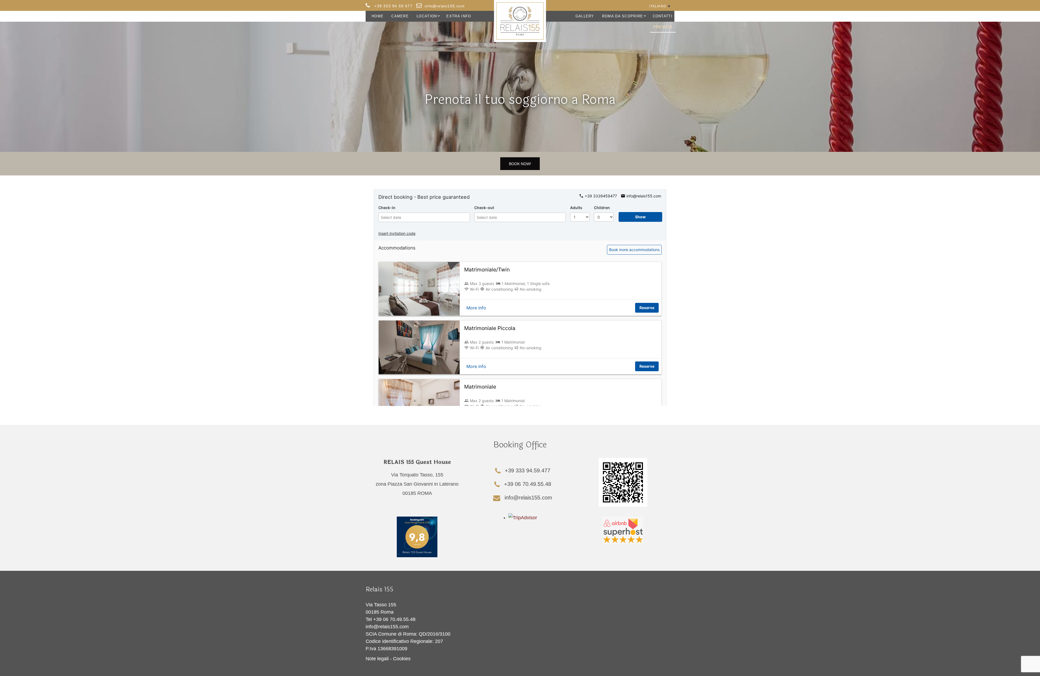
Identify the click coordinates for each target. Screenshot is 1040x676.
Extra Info (458, 16)
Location (427, 16)
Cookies (402, 658)
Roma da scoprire (622, 16)
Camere (400, 16)
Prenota (662, 27)
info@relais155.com (387, 626)
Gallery (585, 16)
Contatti (662, 16)
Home (378, 16)
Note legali (377, 658)
